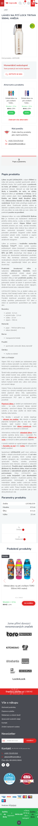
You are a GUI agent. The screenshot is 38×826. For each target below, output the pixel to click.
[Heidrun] (25, 671)
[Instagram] (7, 765)
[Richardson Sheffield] (12, 671)
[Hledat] (20, 3)
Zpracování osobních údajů (11, 719)
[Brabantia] (12, 661)
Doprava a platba (8, 711)
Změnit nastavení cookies (11, 727)
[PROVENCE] (25, 634)
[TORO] (12, 634)
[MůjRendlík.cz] (11, 3)
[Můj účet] (28, 3)
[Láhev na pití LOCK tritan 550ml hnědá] (19, 39)
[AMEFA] (25, 661)
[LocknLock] (19, 679)
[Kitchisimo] (12, 647)
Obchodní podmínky (9, 707)
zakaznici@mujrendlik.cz (16, 144)
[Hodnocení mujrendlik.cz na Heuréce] (9, 779)
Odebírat (30, 741)
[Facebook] (3, 765)
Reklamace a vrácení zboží (11, 715)
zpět (6, 10)
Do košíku (28, 603)
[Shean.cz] (12, 805)
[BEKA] (25, 647)
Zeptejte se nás (15, 74)
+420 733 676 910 (15, 141)
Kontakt (4, 723)
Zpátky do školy (32, 814)
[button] (33, 581)
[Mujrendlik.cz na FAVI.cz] (27, 779)
